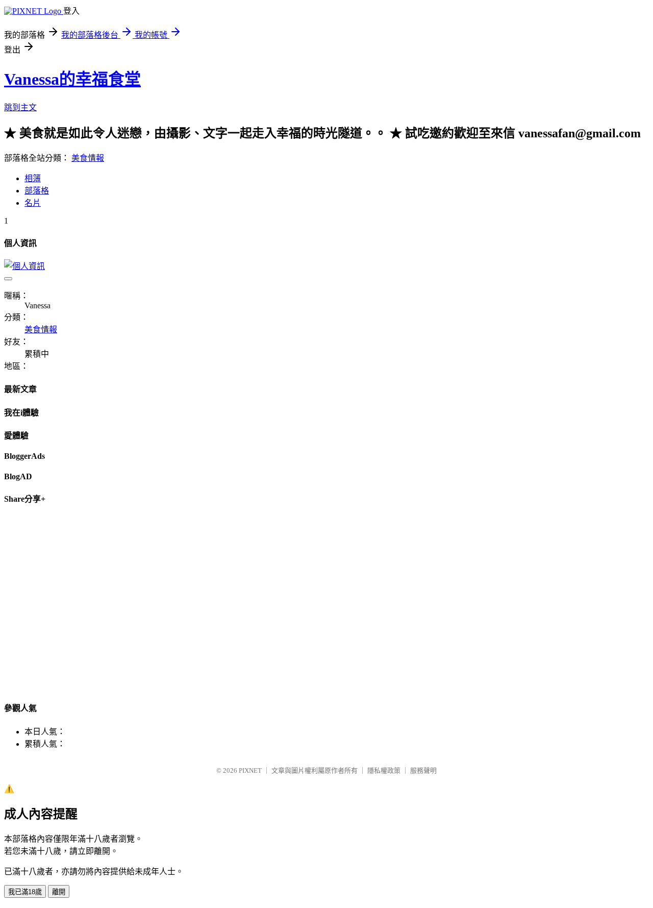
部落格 (36, 190)
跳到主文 (20, 107)
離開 (58, 892)
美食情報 (87, 158)
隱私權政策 (383, 770)
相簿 (32, 178)
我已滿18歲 (25, 892)
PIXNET (250, 770)
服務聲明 (423, 770)
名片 (32, 203)
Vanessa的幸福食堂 (72, 79)
